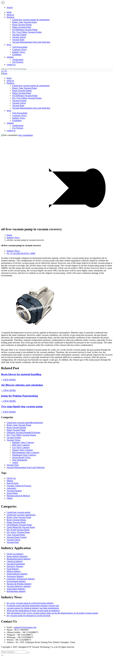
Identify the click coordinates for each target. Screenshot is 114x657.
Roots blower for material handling (21, 374)
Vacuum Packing (14, 490)
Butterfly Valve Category (23, 442)
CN (2, 71)
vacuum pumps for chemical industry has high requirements (33, 608)
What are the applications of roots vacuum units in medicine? (33, 610)
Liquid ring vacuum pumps (18, 512)
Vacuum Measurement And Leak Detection (31, 42)
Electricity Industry (15, 566)
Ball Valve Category (21, 445)
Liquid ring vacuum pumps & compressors (31, 19)
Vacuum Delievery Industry (19, 586)
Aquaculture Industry (16, 589)
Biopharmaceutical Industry (19, 559)
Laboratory (11, 488)
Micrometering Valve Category (25, 452)
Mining (10, 481)
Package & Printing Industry (19, 584)
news (9, 110)
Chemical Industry (15, 561)
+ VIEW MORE (8, 380)
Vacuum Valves (19, 37)
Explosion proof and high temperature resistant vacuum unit (33, 605)
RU (6, 71)
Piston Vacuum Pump (21, 27)
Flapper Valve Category (22, 450)
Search (10, 7)
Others (10, 498)
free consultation (25, 135)
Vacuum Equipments (16, 564)
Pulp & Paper (12, 483)
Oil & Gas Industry (15, 554)
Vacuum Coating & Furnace (19, 486)
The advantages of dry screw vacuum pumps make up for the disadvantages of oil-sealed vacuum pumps (52, 613)
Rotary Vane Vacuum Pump (24, 22)
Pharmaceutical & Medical (18, 495)
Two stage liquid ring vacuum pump (22, 406)
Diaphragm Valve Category (24, 455)
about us (10, 14)
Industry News (18, 52)
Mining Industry (14, 571)
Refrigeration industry (16, 591)
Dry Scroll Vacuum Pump (18, 530)
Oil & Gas (11, 478)
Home (9, 235)
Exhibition (16, 54)
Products (10, 83)
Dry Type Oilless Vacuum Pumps (27, 32)
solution (10, 123)
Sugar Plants (12, 493)
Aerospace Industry (15, 576)
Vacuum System (19, 34)
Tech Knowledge (19, 47)
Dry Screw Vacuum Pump (18, 532)
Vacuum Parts (18, 39)
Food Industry (13, 569)
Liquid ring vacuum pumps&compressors (25, 422)
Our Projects (17, 62)
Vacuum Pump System (17, 537)
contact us (11, 64)
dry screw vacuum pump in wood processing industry (30, 603)
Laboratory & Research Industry (21, 579)
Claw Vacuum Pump (16, 535)
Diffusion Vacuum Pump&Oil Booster (23, 432)
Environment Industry (16, 581)
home (9, 12)
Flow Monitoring (19, 460)
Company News (19, 49)
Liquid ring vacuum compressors (21, 515)
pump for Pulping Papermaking (19, 395)
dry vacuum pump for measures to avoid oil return (28, 615)
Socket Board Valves (21, 457)
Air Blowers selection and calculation (22, 385)
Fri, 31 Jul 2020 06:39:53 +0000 (21, 253)
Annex (15, 462)
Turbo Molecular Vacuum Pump (21, 527)
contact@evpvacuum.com (24, 627)
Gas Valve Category (21, 447)
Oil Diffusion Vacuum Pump (24, 29)
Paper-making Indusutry (17, 556)
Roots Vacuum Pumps (22, 24)
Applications (17, 59)
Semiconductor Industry (17, 574)
